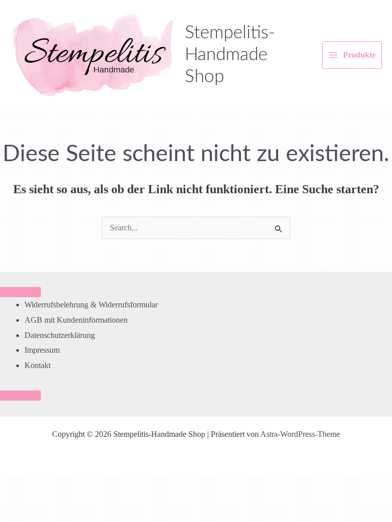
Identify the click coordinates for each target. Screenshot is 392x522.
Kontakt (37, 365)
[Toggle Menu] (20, 292)
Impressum (42, 350)
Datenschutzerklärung (59, 335)
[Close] (20, 395)
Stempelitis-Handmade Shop (230, 55)
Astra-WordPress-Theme (300, 434)
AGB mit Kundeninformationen (76, 320)
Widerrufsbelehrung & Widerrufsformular (91, 304)
